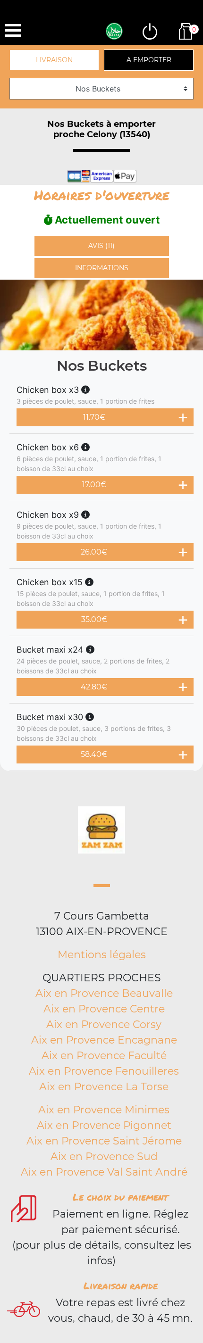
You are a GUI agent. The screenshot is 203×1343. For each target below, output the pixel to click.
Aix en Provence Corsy (103, 1024)
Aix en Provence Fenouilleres (104, 1071)
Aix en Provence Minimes (103, 1109)
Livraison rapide (121, 1285)
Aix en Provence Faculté (104, 1055)
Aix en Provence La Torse (104, 1086)
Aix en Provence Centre (104, 1009)
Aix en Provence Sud (104, 1156)
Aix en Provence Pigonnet (104, 1125)
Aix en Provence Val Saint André (104, 1172)
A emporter (149, 60)
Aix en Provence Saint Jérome (104, 1141)
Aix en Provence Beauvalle (104, 993)
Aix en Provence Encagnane (104, 1040)
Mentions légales (102, 954)
